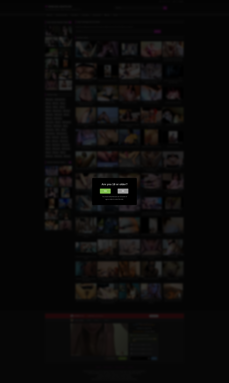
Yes (105, 191)
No (123, 191)
